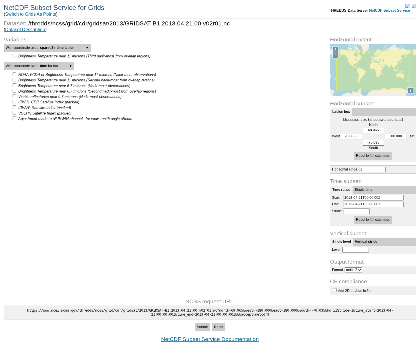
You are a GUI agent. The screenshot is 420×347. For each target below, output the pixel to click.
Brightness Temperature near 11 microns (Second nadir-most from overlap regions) (86, 80)
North (373, 125)
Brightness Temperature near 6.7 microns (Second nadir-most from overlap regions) (87, 91)
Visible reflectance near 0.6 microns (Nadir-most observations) (69, 97)
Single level (341, 242)
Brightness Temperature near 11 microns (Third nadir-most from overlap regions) (84, 56)
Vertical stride (366, 242)
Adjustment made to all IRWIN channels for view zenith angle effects (75, 119)
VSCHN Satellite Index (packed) (44, 113)
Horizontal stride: (345, 169)
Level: (336, 250)
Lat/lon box (341, 112)
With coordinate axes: (47, 48)
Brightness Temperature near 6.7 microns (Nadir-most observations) (74, 86)
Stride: (337, 211)
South (373, 148)
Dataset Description (25, 29)
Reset (218, 327)
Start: (336, 198)
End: (335, 204)
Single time (364, 190)
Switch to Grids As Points (30, 14)
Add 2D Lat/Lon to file (354, 291)
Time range (341, 190)
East (410, 136)
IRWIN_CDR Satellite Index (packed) (48, 102)
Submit (202, 327)
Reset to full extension (373, 156)
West (336, 136)
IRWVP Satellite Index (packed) (44, 108)
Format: (338, 270)
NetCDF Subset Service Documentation (210, 339)
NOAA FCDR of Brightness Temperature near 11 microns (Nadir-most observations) (87, 75)
